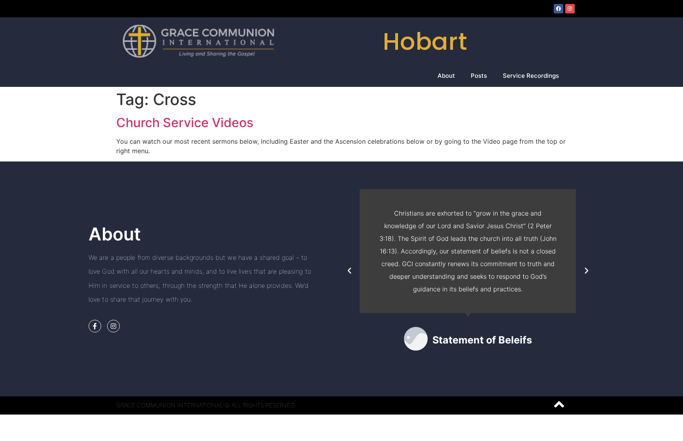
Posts (479, 75)
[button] (349, 271)
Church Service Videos (184, 122)
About (446, 75)
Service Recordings (531, 75)
